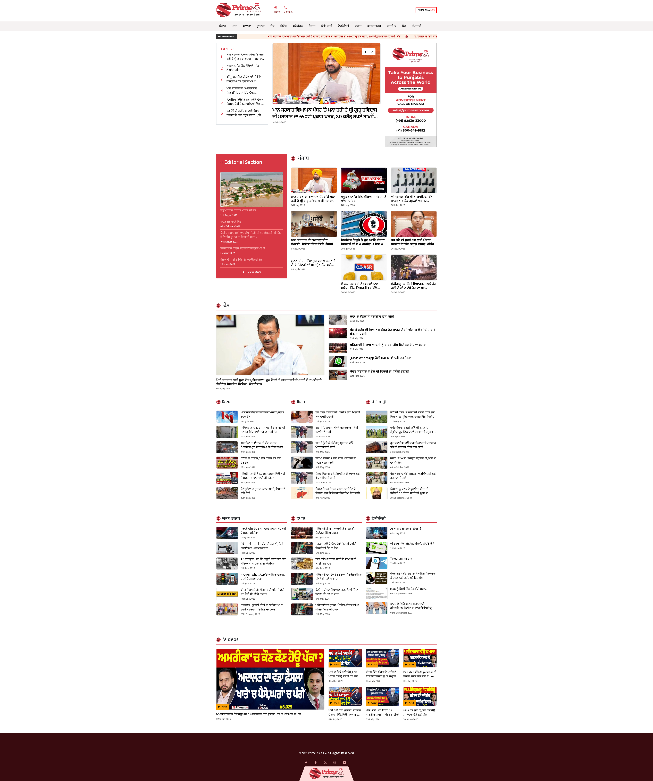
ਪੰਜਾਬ (222, 26)
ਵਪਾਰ (358, 26)
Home (277, 11)
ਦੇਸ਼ (272, 26)
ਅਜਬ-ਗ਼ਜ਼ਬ (374, 26)
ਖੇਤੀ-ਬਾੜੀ (326, 26)
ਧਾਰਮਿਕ (391, 26)
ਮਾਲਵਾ (247, 26)
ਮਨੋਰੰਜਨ (298, 26)
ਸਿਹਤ (312, 26)
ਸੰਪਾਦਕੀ (416, 26)
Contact (288, 11)
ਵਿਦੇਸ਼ (283, 26)
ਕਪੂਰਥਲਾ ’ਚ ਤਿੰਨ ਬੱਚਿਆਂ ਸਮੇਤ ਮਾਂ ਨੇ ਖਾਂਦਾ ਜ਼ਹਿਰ (368, 36)
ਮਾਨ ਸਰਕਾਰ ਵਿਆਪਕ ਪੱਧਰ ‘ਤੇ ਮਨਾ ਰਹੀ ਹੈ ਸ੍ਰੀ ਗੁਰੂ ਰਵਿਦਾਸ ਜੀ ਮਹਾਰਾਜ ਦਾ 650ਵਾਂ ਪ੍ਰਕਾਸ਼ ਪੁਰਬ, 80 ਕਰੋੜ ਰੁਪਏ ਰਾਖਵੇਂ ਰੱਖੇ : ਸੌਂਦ (262, 36)
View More (254, 272)
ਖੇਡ (404, 26)
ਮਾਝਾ (234, 26)
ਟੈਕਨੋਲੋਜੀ (343, 26)
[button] (365, 51)
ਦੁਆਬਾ (261, 26)
